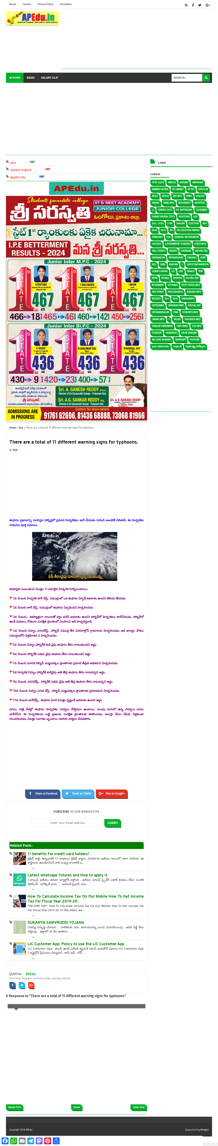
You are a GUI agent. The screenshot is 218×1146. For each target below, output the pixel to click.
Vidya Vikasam (189, 332)
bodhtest (200, 202)
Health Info (26, 177)
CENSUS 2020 (165, 209)
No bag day (192, 278)
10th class (158, 182)
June (162, 264)
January (192, 257)
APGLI (155, 196)
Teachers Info (193, 319)
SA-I (167, 298)
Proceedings (175, 291)
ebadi (31, 77)
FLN (168, 237)
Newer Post (15, 1107)
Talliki (177, 319)
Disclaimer (66, 4)
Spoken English (29, 169)
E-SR (170, 223)
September (158, 305)
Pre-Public (158, 291)
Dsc (196, 216)
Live (181, 271)
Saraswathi (188, 298)
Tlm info (197, 326)
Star (15, 449)
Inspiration (158, 257)
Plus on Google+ (115, 793)
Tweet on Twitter (82, 793)
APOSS (165, 196)
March (191, 271)
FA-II (205, 223)
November (158, 285)
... (33, 867)
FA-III (154, 230)
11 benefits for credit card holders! (58, 854)
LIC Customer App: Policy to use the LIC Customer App (76, 944)
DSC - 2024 (158, 223)
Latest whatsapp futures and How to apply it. (68, 875)
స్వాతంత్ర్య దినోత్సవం (195, 346)
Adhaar (184, 182)
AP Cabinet (178, 189)
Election (194, 223)
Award (155, 202)
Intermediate (176, 257)
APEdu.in (203, 189)
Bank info (169, 202)
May (201, 271)
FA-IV (163, 230)
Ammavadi (197, 182)
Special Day (194, 305)
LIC (173, 271)
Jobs (21, 162)
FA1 (171, 230)
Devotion (184, 216)
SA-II (175, 298)
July (154, 264)
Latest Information (198, 264)
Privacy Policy (45, 4)
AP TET (191, 189)
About (12, 4)
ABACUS (172, 182)
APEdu (31, 974)
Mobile (165, 278)
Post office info (191, 285)
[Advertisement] (137, 39)
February (157, 237)
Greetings (200, 243)
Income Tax (201, 250)
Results (156, 298)
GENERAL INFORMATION (186, 237)
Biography (184, 202)
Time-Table (182, 326)
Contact (26, 4)
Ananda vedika (160, 189)
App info (177, 196)
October (173, 285)
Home (15, 77)
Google (156, 243)
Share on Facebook (46, 793)
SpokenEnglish (160, 312)
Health (173, 250)
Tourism (157, 332)
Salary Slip (49, 77)
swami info (158, 319)
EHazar (180, 223)
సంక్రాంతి (177, 346)
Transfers (171, 332)
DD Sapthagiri (184, 209)
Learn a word (160, 271)
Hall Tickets (158, 250)
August (200, 196)
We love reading (161, 339)
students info (190, 312)
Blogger (205, 1129)
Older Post (139, 1107)
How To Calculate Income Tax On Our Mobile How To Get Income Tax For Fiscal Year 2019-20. (86, 899)
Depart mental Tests (163, 216)
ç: (153, 209)
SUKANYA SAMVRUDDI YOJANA (56, 922)
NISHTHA (177, 278)
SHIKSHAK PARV (176, 305)
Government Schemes (177, 243)
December (201, 209)
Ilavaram (186, 250)
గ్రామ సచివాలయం (160, 346)
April (189, 196)
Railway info (194, 291)
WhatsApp (180, 339)
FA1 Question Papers (188, 230)
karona (173, 264)
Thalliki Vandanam (162, 326)
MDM (154, 278)
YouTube (194, 339)
